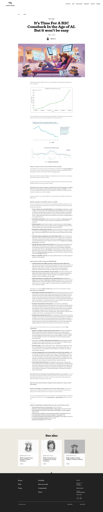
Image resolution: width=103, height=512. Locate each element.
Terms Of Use (82, 504)
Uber (67, 240)
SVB (53, 142)
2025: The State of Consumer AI (39, 410)
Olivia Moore (59, 415)
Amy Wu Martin (57, 410)
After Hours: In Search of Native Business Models (42, 408)
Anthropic (54, 280)
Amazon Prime (35, 242)
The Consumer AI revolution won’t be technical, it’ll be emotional (45, 416)
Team (73, 4)
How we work (79, 4)
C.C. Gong (63, 410)
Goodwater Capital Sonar (53, 161)
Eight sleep (44, 252)
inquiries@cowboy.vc (80, 492)
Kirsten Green (49, 407)
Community (86, 4)
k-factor (49, 249)
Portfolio (68, 4)
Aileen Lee (53, 38)
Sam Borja (68, 410)
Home (20, 480)
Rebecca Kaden (57, 408)
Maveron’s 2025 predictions (38, 419)
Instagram (63, 240)
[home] (10, 4)
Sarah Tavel (63, 413)
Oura (48, 252)
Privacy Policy (70, 504)
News (40, 492)
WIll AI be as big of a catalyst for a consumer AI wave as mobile (45, 413)
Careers (98, 4)
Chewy (37, 225)
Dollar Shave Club (65, 219)
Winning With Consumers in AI (38, 407)
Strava (51, 252)
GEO (53, 276)
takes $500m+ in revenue (61, 209)
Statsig (33, 280)
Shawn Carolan (50, 410)
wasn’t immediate (67, 168)
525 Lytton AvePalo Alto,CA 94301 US (79, 484)
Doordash (70, 240)
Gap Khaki (45, 231)
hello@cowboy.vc (51, 397)
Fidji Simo (66, 278)
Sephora (60, 225)
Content (93, 4)
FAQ (19, 484)
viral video (39, 253)
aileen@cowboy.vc (59, 397)
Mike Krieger (47, 280)
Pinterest (40, 252)
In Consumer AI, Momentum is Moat (40, 418)
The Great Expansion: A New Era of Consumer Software (44, 415)
